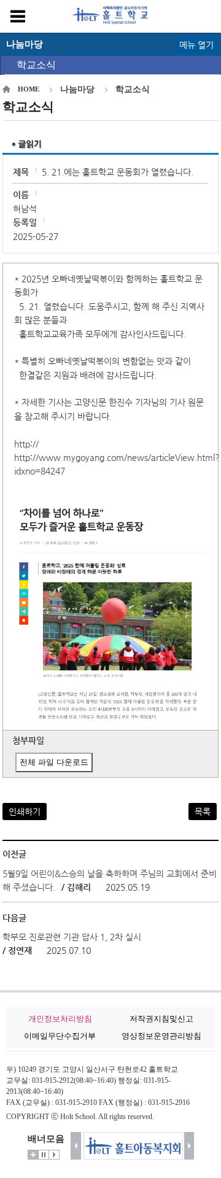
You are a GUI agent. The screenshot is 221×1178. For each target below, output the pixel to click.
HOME (28, 89)
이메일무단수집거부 (60, 1035)
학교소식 (36, 65)
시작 (54, 1155)
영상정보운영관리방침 (161, 1035)
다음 (189, 1146)
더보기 (33, 1155)
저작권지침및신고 (161, 1018)
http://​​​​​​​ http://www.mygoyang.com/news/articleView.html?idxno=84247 (117, 457)
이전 (76, 1146)
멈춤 (43, 1155)
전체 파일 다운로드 (54, 762)
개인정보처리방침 (60, 1018)
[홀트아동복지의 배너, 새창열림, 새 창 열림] (133, 1146)
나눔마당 (77, 89)
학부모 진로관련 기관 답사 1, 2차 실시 (71, 937)
